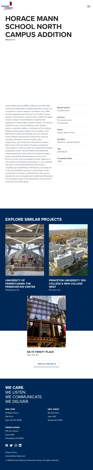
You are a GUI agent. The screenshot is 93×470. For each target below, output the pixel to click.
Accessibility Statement (15, 456)
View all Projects (46, 363)
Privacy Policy (11, 452)
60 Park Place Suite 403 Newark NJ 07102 (55, 416)
